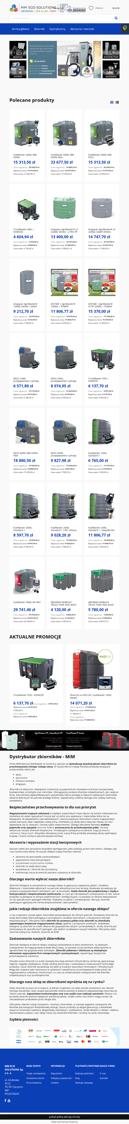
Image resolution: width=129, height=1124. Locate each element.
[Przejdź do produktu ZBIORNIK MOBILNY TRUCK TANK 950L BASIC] (101, 580)
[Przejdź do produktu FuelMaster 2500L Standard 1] (27, 506)
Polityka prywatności (61, 1078)
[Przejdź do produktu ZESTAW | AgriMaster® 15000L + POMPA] (64, 282)
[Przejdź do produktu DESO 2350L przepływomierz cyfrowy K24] (64, 357)
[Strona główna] (20, 8)
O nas (103, 1073)
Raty (77, 1078)
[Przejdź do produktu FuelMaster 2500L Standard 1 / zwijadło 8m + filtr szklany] (101, 506)
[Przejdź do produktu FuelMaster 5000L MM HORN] (27, 133)
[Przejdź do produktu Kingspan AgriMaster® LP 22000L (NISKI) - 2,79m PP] (64, 207)
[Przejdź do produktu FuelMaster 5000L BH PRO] (27, 580)
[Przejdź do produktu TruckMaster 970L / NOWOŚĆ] (101, 357)
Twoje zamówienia (36, 1073)
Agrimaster (21, 777)
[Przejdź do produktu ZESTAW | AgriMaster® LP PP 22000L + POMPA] (101, 282)
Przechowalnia (34, 1082)
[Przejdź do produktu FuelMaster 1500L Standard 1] (101, 431)
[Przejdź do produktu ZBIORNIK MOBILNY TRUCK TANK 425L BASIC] (64, 580)
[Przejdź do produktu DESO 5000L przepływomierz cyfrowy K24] (64, 431)
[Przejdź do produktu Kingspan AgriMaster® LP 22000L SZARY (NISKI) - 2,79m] (101, 207)
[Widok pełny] (117, 102)
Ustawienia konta (35, 1078)
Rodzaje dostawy (84, 1082)
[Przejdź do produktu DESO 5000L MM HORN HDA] (27, 431)
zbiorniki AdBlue (45, 827)
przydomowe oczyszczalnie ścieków (34, 863)
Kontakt (104, 1078)
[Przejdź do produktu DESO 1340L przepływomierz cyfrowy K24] (27, 357)
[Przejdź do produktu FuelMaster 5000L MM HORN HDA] (64, 133)
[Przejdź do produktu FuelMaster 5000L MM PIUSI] (101, 133)
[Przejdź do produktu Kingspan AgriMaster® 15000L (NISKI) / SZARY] (27, 282)
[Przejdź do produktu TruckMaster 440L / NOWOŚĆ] (27, 207)
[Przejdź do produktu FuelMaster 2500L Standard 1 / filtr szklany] (64, 506)
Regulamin (56, 1073)
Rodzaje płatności (84, 1073)
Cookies (55, 1082)
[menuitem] (20, 29)
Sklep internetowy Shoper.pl (64, 1121)
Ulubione (99, 8)
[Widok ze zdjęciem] (111, 102)
